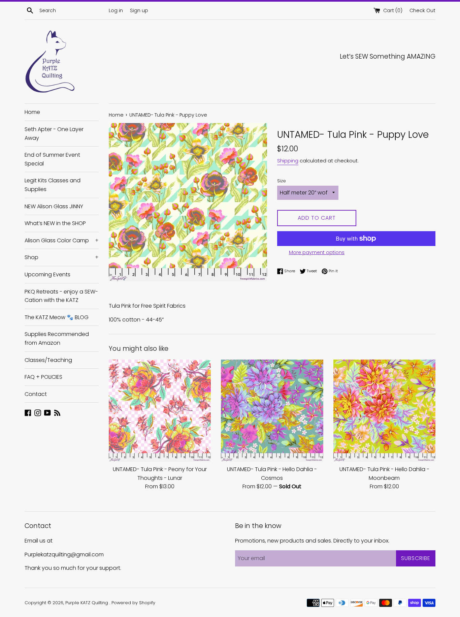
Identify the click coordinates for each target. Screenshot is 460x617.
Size (281, 181)
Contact (36, 394)
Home (32, 112)
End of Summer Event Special (52, 159)
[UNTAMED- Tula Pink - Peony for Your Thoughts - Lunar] (160, 411)
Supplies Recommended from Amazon (57, 338)
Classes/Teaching (48, 360)
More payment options (316, 252)
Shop (62, 257)
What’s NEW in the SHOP (55, 223)
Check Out (422, 10)
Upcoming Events (47, 274)
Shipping (287, 160)
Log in (116, 10)
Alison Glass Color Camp (62, 240)
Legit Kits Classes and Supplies (52, 185)
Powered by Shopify (133, 603)
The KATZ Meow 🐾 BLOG (57, 317)
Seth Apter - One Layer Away (54, 133)
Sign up (139, 10)
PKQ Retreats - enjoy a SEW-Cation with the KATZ (61, 296)
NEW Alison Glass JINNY (54, 206)
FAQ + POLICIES (43, 377)
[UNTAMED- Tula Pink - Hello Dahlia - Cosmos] (272, 411)
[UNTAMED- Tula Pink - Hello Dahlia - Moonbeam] (384, 411)
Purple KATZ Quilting (87, 603)
